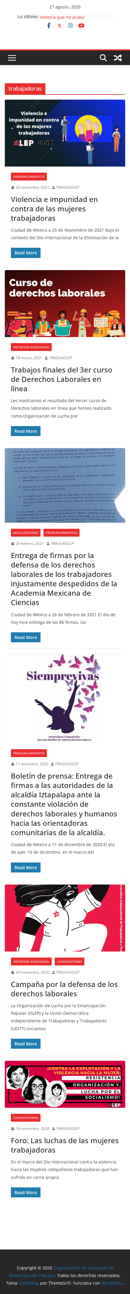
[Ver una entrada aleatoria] (118, 58)
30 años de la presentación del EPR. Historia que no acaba (76, 19)
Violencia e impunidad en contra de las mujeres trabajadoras (54, 208)
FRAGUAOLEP (68, 187)
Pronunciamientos (28, 176)
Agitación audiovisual (31, 347)
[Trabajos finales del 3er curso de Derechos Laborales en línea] (65, 303)
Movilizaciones (25, 533)
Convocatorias (69, 961)
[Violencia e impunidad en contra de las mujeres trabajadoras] (65, 133)
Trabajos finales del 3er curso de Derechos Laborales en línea (61, 379)
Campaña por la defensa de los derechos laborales (64, 988)
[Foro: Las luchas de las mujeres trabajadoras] (65, 1084)
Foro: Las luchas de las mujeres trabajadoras (65, 1145)
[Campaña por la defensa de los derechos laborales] (65, 918)
